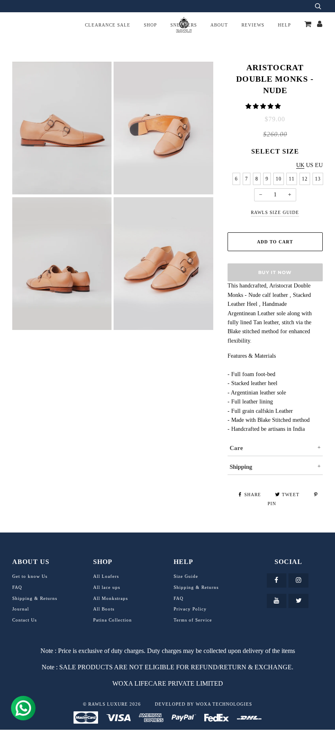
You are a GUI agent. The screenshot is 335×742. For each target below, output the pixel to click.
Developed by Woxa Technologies (203, 704)
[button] (264, 106)
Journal (20, 608)
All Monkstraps (110, 598)
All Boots (103, 608)
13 (318, 178)
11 (292, 178)
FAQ (17, 587)
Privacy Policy (190, 608)
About (219, 24)
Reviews (252, 24)
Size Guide (186, 576)
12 (305, 178)
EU (319, 165)
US (309, 165)
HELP (284, 24)
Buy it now (275, 272)
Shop (150, 24)
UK (300, 165)
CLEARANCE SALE (107, 24)
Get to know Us (29, 576)
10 (278, 178)
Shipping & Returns (34, 598)
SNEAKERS (183, 24)
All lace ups (106, 587)
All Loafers (106, 576)
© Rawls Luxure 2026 (112, 704)
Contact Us (24, 619)
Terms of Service (193, 619)
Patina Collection (112, 619)
